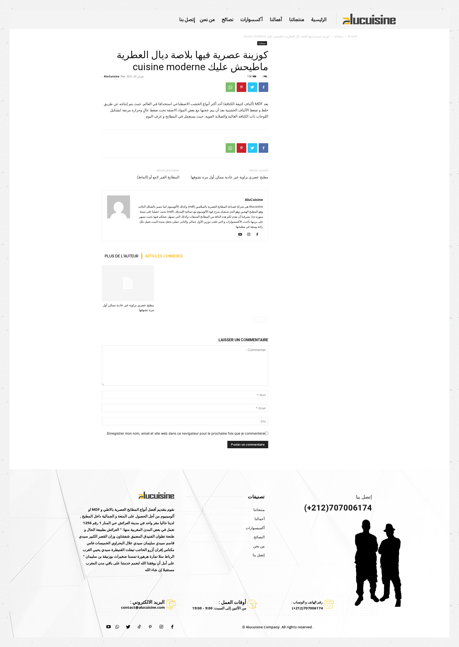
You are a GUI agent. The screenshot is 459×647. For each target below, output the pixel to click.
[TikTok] (139, 627)
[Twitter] (252, 87)
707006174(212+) (338, 507)
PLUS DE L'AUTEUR (121, 256)
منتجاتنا (338, 36)
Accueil (352, 36)
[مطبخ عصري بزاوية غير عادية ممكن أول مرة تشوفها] (128, 283)
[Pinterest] (241, 87)
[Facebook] (263, 87)
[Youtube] (242, 235)
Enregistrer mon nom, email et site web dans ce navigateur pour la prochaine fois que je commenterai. (185, 433)
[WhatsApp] (230, 87)
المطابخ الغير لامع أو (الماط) (158, 177)
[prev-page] (264, 320)
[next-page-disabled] (256, 320)
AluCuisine (111, 76)
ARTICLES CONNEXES (164, 256)
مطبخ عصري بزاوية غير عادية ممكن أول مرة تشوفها (229, 177)
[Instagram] (250, 235)
